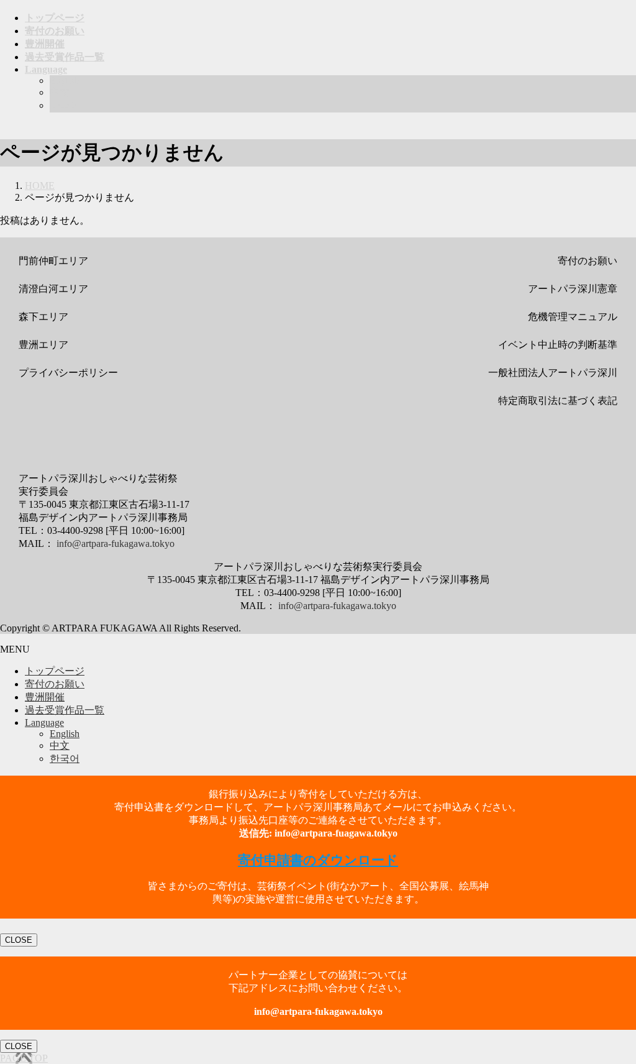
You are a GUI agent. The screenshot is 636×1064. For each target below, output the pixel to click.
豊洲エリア (43, 344)
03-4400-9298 (75, 530)
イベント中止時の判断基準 (557, 344)
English (65, 80)
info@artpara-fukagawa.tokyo (116, 543)
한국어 (65, 105)
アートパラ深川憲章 (572, 288)
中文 (60, 92)
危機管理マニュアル (572, 316)
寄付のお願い (587, 260)
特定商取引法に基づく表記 (557, 400)
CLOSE (18, 940)
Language (44, 722)
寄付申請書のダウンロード (318, 860)
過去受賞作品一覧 (64, 710)
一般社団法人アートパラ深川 (552, 372)
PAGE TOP (24, 1058)
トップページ (54, 671)
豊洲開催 (45, 697)
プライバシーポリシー (68, 372)
